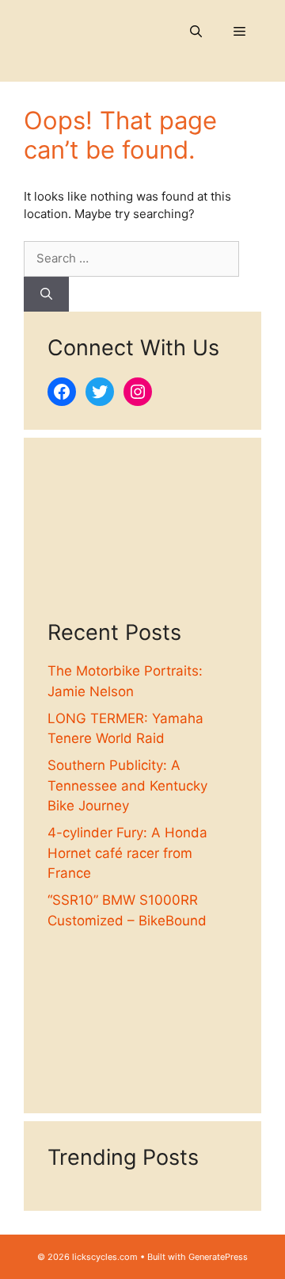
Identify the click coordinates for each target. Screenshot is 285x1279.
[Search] (46, 294)
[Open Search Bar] (196, 32)
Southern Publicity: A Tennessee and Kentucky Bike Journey (127, 785)
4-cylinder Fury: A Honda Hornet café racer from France (127, 853)
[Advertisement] (143, 540)
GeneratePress (218, 1256)
